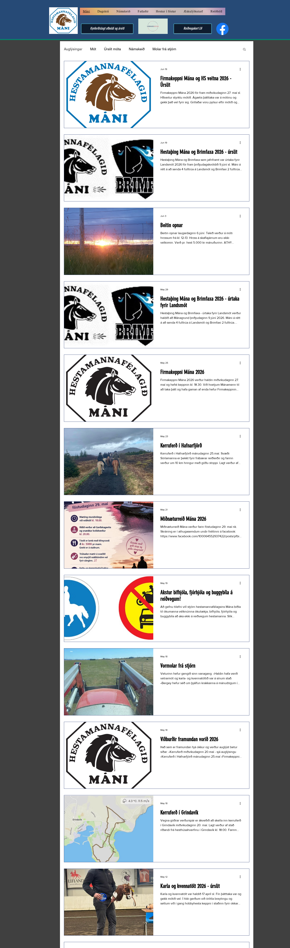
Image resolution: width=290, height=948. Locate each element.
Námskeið (137, 49)
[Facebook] (222, 29)
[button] (244, 49)
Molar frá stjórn (164, 49)
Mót (93, 49)
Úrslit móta (112, 49)
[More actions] (241, 69)
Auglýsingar (73, 49)
